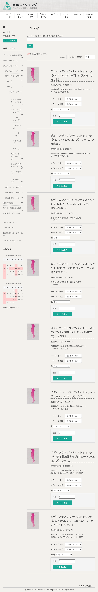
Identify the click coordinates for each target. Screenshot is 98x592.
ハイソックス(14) (16, 180)
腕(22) (9, 81)
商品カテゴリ (20, 15)
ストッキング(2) (16, 173)
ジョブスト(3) (17, 142)
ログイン (54, 14)
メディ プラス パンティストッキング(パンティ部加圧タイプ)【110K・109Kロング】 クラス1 (73, 456)
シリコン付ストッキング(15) (17, 165)
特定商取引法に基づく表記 (13, 234)
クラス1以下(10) (11, 71)
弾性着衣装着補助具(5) (12, 208)
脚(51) (9, 86)
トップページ (8, 15)
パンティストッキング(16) (16, 111)
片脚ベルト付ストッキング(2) (16, 156)
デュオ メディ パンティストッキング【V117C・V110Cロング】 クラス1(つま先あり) (72, 139)
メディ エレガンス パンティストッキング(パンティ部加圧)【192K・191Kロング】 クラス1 (73, 332)
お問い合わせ (89, 15)
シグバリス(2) (17, 126)
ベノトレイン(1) (17, 134)
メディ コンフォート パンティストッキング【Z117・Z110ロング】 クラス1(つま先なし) (73, 204)
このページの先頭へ (86, 586)
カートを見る (66, 15)
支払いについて (43, 15)
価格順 (62, 57)
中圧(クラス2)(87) (12, 187)
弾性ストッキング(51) (16, 92)
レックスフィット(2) (17, 118)
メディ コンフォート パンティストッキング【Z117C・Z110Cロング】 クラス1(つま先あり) (73, 268)
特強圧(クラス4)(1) (12, 197)
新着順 (72, 57)
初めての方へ (31, 15)
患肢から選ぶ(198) (10, 60)
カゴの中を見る (9, 40)
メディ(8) (16, 148)
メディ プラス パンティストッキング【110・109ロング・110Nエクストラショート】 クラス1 (72, 521)
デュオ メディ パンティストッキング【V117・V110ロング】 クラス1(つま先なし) (72, 75)
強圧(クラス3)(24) (12, 192)
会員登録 (77, 14)
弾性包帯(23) (8, 203)
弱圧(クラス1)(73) (12, 76)
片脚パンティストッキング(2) (16, 102)
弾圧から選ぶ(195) (10, 65)
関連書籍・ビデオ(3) (11, 213)
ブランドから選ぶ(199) (12, 55)
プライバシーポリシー (12, 240)
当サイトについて (10, 222)
